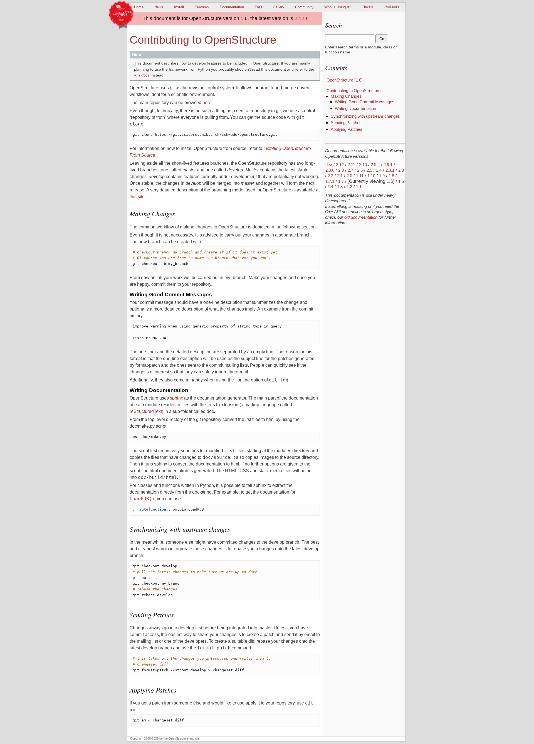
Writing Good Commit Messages (364, 101)
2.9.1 (388, 164)
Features (202, 7)
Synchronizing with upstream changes (365, 116)
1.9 (382, 175)
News (158, 7)
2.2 (330, 175)
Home (139, 7)
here (206, 102)
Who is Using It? (337, 7)
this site (137, 196)
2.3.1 (389, 170)
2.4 (379, 170)
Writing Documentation (355, 108)
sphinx (176, 398)
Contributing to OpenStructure (353, 90)
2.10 (363, 164)
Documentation (232, 7)
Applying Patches (346, 129)
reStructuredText (146, 411)
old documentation (360, 217)
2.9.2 (375, 164)
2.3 (401, 170)
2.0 (349, 175)
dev (328, 164)
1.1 (359, 186)
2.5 (369, 170)
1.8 (391, 175)
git (172, 87)
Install (179, 7)
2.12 (299, 18)
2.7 (350, 170)
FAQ (258, 7)
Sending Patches (346, 122)
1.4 (330, 186)
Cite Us (368, 7)
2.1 (340, 175)
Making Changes (346, 96)
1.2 (349, 186)
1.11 (360, 175)
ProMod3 (391, 7)
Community (304, 7)
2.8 (341, 170)
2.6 (360, 170)
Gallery (278, 7)
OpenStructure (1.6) (345, 80)
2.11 (351, 164)
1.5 (401, 181)
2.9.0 (329, 170)
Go (381, 39)
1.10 (371, 175)
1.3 (340, 186)
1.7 (341, 181)
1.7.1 (329, 181)
